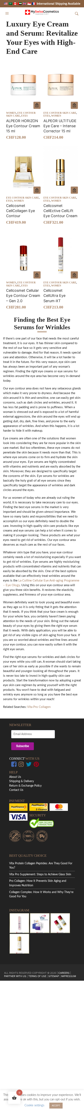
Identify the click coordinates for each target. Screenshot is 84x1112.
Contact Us (16, 790)
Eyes (24, 115)
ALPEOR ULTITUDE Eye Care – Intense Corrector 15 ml (59, 126)
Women (11, 113)
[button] (7, 13)
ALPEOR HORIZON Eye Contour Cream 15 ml (23, 126)
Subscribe (22, 746)
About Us (15, 777)
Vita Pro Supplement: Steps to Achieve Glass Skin (40, 874)
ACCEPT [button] (56, 1105)
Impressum (68, 976)
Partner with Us (15, 976)
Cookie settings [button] (34, 1105)
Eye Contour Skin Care (59, 113)
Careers (64, 972)
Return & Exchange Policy (25, 785)
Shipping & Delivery (21, 781)
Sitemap (53, 976)
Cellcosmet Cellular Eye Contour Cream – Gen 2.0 (23, 295)
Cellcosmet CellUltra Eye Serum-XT (54, 295)
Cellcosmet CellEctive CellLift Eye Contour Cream (60, 210)
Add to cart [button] (37, 105)
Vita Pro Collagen (39, 707)
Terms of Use (37, 976)
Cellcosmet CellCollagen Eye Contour (20, 210)
